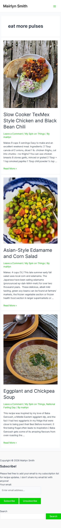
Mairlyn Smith (15, 6)
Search (3, 511)
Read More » (10, 168)
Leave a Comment (13, 133)
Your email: (6, 484)
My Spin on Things (35, 133)
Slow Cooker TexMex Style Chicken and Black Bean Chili (30, 121)
